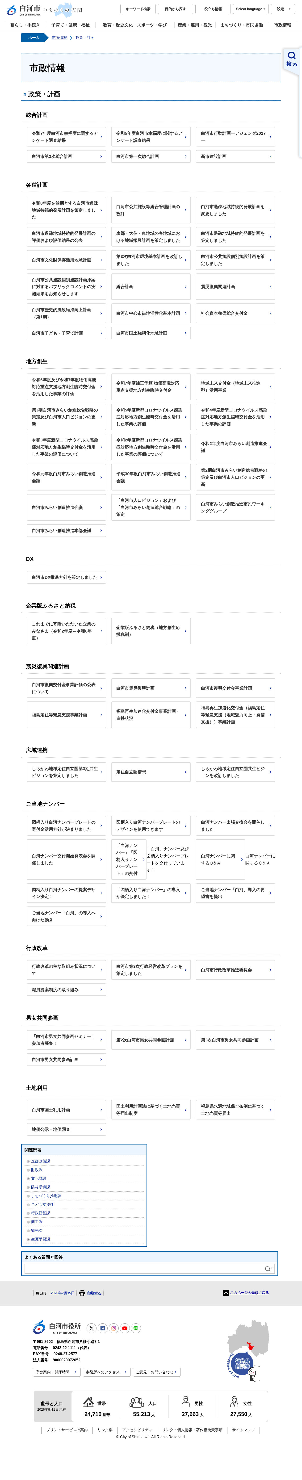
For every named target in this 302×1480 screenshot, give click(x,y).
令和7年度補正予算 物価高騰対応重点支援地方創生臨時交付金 (147, 387)
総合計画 (124, 286)
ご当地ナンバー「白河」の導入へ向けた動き (64, 916)
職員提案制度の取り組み (55, 989)
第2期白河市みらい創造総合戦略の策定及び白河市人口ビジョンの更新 (234, 477)
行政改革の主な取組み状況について (64, 970)
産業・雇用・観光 (195, 25)
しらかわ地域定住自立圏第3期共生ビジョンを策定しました (65, 772)
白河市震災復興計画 (135, 688)
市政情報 (282, 25)
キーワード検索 (138, 9)
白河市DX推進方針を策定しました (64, 577)
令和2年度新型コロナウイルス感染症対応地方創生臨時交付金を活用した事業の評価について (149, 446)
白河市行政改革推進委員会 (226, 969)
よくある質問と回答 (44, 1257)
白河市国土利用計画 (51, 1109)
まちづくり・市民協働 (241, 25)
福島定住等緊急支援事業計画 (59, 714)
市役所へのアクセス (103, 1372)
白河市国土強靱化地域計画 (141, 333)
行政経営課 (40, 1213)
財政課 (36, 1170)
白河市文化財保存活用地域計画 (61, 259)
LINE (136, 1328)
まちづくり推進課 (46, 1196)
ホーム (34, 38)
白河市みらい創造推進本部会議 (61, 530)
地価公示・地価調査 (51, 1129)
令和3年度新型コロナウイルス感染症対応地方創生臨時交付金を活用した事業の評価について (65, 446)
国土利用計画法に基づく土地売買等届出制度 (148, 1110)
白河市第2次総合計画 (52, 156)
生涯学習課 (40, 1239)
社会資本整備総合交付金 (224, 313)
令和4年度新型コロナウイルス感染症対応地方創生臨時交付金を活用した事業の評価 (234, 416)
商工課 (36, 1222)
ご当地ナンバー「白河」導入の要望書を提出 (233, 893)
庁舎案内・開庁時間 (53, 1372)
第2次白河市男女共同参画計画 (145, 1039)
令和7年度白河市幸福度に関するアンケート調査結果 (65, 137)
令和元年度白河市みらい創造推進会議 (64, 477)
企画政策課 (40, 1161)
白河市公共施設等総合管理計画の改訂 (148, 210)
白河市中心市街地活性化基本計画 (148, 313)
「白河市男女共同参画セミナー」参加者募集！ (64, 1040)
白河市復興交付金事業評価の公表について (64, 688)
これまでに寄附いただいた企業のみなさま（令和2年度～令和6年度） (64, 630)
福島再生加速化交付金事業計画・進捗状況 (148, 715)
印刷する (94, 1293)
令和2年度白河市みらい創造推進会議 (234, 447)
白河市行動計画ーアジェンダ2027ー (233, 137)
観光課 (36, 1230)
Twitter (91, 1328)
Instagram (114, 1328)
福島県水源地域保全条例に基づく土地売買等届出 (233, 1110)
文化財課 (38, 1178)
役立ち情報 (213, 9)
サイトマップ (243, 1430)
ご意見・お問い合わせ (154, 1372)
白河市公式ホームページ (45, 10)
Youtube (125, 1328)
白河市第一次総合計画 (137, 156)
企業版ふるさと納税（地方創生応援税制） (148, 631)
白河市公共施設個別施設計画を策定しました (233, 260)
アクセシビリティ (137, 1430)
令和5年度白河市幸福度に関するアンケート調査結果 (149, 137)
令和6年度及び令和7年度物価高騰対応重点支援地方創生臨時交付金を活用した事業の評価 (64, 386)
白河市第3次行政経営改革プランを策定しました (149, 970)
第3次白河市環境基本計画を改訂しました (149, 260)
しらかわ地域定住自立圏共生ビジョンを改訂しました (233, 772)
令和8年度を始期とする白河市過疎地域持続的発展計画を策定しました (65, 210)
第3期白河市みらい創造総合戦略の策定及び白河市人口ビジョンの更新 (65, 416)
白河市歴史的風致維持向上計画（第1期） (61, 313)
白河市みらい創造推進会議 (57, 507)
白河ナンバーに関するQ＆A (218, 859)
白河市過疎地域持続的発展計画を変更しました (233, 210)
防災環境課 (40, 1187)
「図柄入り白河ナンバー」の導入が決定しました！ (148, 893)
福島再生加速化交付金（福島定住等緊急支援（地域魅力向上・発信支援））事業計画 (233, 714)
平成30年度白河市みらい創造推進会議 (148, 477)
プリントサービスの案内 (67, 1430)
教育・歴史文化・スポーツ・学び (135, 25)
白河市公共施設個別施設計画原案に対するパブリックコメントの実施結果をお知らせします (64, 286)
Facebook (103, 1328)
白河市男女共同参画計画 (55, 1059)
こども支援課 (42, 1205)
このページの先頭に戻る (249, 1293)
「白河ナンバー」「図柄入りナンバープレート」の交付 (127, 859)
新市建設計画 (213, 156)
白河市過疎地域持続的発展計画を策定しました (233, 237)
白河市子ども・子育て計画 (57, 333)
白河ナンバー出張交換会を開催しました (233, 826)
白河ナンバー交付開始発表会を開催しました (64, 859)
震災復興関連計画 (218, 286)
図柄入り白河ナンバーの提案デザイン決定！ (64, 893)
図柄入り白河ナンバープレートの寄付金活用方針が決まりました (64, 826)
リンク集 (105, 1430)
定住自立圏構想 (131, 771)
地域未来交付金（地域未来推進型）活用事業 (230, 387)
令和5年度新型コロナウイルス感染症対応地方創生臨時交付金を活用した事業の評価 (149, 416)
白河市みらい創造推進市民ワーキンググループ (233, 507)
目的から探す (175, 9)
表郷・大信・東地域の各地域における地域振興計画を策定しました (148, 237)
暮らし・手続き (25, 25)
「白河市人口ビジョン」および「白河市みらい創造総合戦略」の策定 (148, 507)
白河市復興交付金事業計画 (226, 688)
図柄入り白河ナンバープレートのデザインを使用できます (148, 826)
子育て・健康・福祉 (70, 25)
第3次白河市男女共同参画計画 (230, 1039)
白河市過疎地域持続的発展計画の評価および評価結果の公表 (64, 237)
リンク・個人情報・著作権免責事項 (192, 1430)
